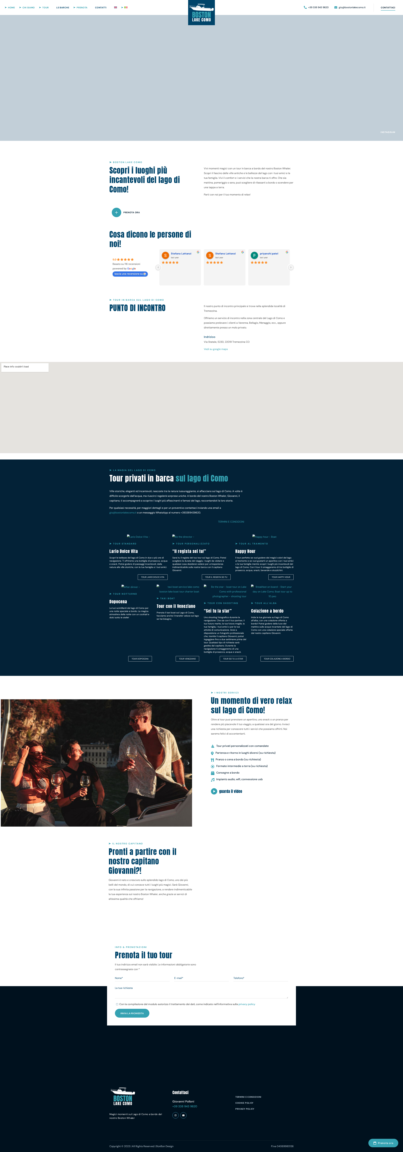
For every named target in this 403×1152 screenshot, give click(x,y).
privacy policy (246, 1004)
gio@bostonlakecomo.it (122, 512)
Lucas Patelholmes (227, 253)
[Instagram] (175, 1115)
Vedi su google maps (216, 349)
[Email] (183, 1115)
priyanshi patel (180, 253)
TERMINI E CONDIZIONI (231, 521)
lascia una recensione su (128, 273)
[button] (316, 7)
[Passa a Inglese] (115, 7)
